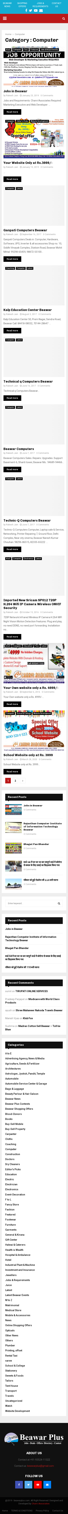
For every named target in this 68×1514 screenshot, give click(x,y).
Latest (8, 53)
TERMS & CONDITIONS (21, 1511)
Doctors (9, 1159)
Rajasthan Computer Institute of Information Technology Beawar (43, 826)
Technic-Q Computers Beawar (27, 520)
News (8, 1320)
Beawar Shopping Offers (19, 1108)
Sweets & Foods (14, 1375)
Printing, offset (13, 1350)
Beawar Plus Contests (17, 1103)
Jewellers (11, 1275)
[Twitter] (28, 1484)
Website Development (39, 121)
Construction (12, 1154)
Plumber (10, 1345)
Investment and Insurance (20, 1270)
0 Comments (47, 95)
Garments (11, 1229)
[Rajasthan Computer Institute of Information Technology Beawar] (13, 827)
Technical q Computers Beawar (28, 381)
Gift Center (11, 1239)
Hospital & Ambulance (17, 1255)
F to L (26, 50)
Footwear (10, 1219)
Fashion (9, 1209)
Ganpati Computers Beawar (25, 230)
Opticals (10, 1330)
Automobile (11, 1078)
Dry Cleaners (12, 1164)
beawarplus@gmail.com (40, 1465)
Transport (11, 1390)
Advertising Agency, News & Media (24, 1058)
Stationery (11, 1370)
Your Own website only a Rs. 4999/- (30, 688)
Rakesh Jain (12, 95)
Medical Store (13, 1310)
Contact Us (56, 5)
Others (9, 1340)
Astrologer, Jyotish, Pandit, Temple (25, 1073)
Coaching (10, 268)
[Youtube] (38, 1484)
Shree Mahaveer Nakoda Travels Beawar (39, 1010)
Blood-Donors (13, 1114)
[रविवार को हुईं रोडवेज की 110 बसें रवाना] (13, 884)
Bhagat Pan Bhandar (36, 844)
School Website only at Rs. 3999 (28, 755)
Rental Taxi (11, 1355)
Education (28, 646)
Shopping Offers (22, 5)
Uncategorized (13, 1400)
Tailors (9, 1380)
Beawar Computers (18, 449)
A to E (8, 50)
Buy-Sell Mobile (14, 1124)
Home (5, 1511)
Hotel (8, 1260)
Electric (9, 1179)
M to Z (8, 1300)
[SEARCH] (59, 903)
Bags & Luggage (14, 1088)
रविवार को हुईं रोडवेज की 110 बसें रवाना (41, 880)
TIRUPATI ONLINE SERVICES (31, 991)
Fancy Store (12, 1204)
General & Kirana (14, 1234)
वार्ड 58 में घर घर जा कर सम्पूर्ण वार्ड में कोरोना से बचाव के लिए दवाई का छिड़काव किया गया (43, 864)
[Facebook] (19, 1484)
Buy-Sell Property (15, 1129)
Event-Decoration (15, 1194)
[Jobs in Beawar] (13, 809)
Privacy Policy (42, 1511)
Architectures (13, 1068)
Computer (17, 50)
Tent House (11, 1385)
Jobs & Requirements (40, 5)
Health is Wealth (14, 1250)
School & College (24, 713)
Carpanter (11, 1134)
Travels (9, 1395)
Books (9, 1119)
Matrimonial (12, 1305)
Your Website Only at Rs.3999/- (27, 163)
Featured (34, 50)
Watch (8, 1405)
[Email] (47, 1484)
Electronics (28, 559)
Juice (8, 1285)
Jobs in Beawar (15, 91)
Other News (11, 1335)
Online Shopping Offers (18, 1325)
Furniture (10, 1224)
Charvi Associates (41, 1503)
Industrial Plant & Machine (20, 1265)
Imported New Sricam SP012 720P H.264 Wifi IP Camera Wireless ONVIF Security (32, 604)
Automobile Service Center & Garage (26, 1083)
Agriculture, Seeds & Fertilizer (22, 1063)
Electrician (11, 1184)
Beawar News (7, 5)
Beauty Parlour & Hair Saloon (21, 1093)
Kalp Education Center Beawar (27, 310)
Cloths (9, 1139)
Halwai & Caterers (15, 1244)
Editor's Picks (22, 121)
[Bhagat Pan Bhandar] (13, 848)
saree (8, 1360)
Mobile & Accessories (17, 1315)
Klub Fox (28, 1018)
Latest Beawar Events (17, 1295)
